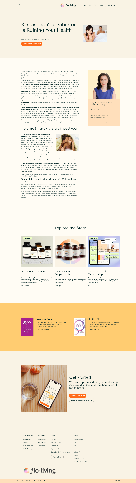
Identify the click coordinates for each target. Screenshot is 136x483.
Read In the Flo (94, 329)
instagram (111, 123)
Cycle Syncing (27, 449)
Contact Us (54, 446)
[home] (68, 5)
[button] (27, 5)
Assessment (41, 446)
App (80, 5)
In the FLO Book (79, 458)
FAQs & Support (56, 442)
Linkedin (93, 123)
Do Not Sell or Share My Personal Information (45, 481)
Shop (89, 5)
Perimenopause (28, 446)
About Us (54, 5)
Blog (85, 5)
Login (101, 5)
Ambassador (78, 449)
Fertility (25, 442)
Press (76, 455)
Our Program (42, 439)
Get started (111, 5)
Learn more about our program (81, 400)
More (76, 435)
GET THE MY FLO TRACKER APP (99, 115)
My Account (55, 449)
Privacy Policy (16, 481)
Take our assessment (78, 396)
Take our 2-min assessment (32, 44)
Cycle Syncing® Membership (60, 452)
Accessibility (57, 457)
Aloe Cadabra (46, 191)
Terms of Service (26, 481)
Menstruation (27, 439)
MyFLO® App (78, 439)
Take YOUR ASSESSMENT (98, 117)
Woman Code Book (80, 462)
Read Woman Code (43, 329)
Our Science (41, 442)
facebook (102, 123)
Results (48, 5)
